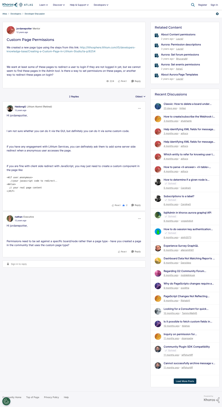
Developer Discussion (35, 13)
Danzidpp (186, 262)
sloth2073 (186, 237)
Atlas (4, 13)
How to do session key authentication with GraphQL (187, 229)
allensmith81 (187, 250)
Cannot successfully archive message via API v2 (189, 363)
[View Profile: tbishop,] (158, 324)
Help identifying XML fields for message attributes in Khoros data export (188, 129)
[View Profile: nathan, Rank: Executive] (10, 218)
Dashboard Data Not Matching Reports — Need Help (189, 258)
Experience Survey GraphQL (181, 245)
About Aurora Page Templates (179, 74)
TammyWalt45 (189, 313)
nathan (19, 216)
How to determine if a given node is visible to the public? (185, 179)
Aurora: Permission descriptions (181, 44)
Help (66, 397)
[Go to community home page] (17, 4)
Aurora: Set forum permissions (180, 54)
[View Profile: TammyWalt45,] (158, 311)
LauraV (179, 38)
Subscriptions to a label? (179, 196)
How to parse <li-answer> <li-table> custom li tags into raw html (186, 167)
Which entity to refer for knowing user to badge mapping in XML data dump (189, 154)
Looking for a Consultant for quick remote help (185, 309)
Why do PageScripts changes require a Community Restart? (188, 283)
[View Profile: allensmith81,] (158, 248)
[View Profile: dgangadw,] (158, 336)
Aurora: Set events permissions (180, 64)
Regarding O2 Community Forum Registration (184, 271)
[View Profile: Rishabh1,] (158, 298)
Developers (16, 13)
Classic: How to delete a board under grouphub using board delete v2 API (186, 104)
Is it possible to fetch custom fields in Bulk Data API (187, 321)
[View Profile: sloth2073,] (158, 231)
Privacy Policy (51, 397)
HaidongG (20, 106)
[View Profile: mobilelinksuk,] (158, 273)
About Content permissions (178, 34)
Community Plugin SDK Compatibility (187, 346)
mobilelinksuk (188, 275)
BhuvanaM (181, 58)
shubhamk (186, 120)
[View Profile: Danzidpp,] (158, 261)
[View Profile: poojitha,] (158, 286)
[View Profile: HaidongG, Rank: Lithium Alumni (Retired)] (10, 108)
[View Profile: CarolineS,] (158, 182)
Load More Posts (185, 381)
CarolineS (186, 187)
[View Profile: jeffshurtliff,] (158, 349)
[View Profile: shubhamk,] (158, 119)
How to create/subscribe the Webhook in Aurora (189, 116)
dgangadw (187, 338)
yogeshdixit (187, 220)
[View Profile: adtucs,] (158, 131)
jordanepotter (24, 28)
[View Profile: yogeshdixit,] (158, 215)
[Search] (193, 5)
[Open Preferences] (6, 401)
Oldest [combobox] (140, 96)
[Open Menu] (217, 14)
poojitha (185, 287)
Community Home (11, 397)
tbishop (186, 325)
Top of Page (32, 397)
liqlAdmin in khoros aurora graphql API (187, 212)
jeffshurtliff (187, 354)
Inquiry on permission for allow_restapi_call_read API (180, 334)
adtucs (184, 133)
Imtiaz (182, 108)
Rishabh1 (185, 300)
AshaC (179, 68)
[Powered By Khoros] (212, 399)
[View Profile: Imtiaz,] (158, 106)
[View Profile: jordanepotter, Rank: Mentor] (11, 30)
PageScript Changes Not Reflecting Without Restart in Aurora (185, 296)
